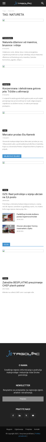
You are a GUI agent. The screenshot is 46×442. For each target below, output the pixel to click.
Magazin (9, 429)
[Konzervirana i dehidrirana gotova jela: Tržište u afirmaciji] (23, 75)
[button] (4, 3)
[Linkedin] (19, 415)
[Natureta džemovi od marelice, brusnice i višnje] (23, 29)
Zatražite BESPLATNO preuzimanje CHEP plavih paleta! (22, 284)
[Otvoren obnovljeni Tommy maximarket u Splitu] (8, 229)
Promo (5, 278)
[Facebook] (13, 415)
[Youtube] (33, 415)
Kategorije (6, 84)
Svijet (5, 130)
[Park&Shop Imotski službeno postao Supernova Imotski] (8, 217)
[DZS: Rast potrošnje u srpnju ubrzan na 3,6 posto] (23, 176)
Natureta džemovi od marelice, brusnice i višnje (19, 44)
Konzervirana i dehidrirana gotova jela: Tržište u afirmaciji (21, 90)
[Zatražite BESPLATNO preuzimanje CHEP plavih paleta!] (23, 264)
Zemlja (5, 190)
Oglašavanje (19, 429)
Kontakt (36, 429)
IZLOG (6, 245)
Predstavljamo (7, 38)
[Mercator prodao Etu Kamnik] (23, 121)
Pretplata (23, 399)
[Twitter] (26, 415)
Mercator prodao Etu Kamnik (18, 134)
